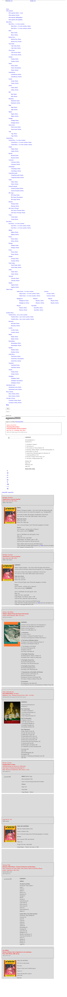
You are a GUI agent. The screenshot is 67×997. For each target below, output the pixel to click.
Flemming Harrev (19, 421)
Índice (42, 545)
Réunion (19, 305)
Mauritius (35, 298)
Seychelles (34, 305)
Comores (46, 291)
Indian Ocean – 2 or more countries (25, 291)
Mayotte (50, 298)
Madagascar (20, 298)
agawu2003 (13, 418)
